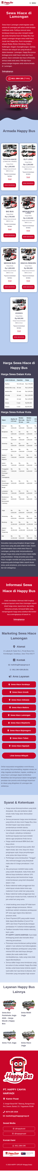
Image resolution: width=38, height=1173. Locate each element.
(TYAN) (20, 78)
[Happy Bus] (7, 3)
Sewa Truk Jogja (9, 1043)
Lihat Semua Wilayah (19, 756)
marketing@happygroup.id (20, 665)
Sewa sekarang (9, 185)
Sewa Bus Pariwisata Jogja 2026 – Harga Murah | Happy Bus (9, 1018)
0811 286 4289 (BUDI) (20, 670)
